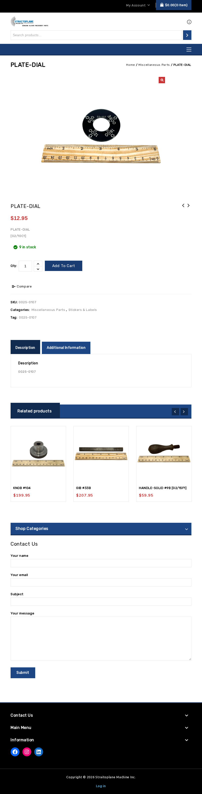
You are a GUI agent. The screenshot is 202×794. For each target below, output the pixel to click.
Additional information (66, 348)
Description (25, 348)
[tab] (26, 348)
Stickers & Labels (82, 310)
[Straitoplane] (29, 21)
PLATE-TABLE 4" (188, 208)
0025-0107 (27, 317)
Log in (101, 786)
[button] (162, 80)
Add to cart (63, 266)
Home (130, 65)
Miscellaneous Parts (154, 65)
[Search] (187, 35)
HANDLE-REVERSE (183, 208)
